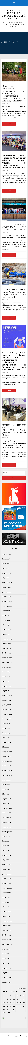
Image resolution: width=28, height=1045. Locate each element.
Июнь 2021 (5, 846)
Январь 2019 (6, 982)
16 (10, 1003)
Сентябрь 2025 (7, 606)
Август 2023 (6, 724)
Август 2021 (6, 836)
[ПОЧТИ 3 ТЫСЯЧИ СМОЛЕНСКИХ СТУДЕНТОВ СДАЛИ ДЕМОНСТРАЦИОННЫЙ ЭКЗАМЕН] (14, 421)
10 (14, 999)
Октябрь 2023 (7, 714)
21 (4, 1006)
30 (10, 1010)
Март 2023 (5, 747)
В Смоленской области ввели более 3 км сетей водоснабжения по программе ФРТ (14, 293)
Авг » (9, 1013)
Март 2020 (6, 916)
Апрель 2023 (6, 742)
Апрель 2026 (6, 573)
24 (14, 1006)
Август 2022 (6, 780)
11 (17, 999)
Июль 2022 (6, 785)
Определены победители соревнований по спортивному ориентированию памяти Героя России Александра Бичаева (14, 93)
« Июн (4, 1013)
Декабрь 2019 (6, 930)
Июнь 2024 (6, 677)
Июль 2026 (6, 559)
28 (4, 1010)
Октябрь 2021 (7, 827)
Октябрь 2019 (7, 940)
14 (4, 1003)
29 (7, 1010)
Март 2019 (5, 973)
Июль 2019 (5, 954)
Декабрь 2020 (7, 874)
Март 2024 (6, 691)
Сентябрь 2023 (7, 719)
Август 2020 (6, 893)
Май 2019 (5, 963)
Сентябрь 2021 (7, 832)
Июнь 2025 (6, 620)
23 (10, 1006)
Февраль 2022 (7, 808)
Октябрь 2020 (7, 883)
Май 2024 (5, 681)
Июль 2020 (6, 898)
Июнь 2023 (6, 733)
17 (13, 1003)
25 (17, 1006)
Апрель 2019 (6, 968)
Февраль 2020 (7, 921)
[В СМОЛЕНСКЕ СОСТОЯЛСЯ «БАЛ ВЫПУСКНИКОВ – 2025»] (14, 220)
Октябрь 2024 (7, 658)
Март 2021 (5, 860)
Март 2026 (6, 578)
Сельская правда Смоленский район (14, 14)
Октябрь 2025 (7, 601)
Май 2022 (5, 794)
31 (14, 1010)
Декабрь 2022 (7, 761)
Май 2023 (5, 738)
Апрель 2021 (6, 855)
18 (17, 1003)
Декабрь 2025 (7, 592)
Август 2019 (6, 949)
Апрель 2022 (6, 799)
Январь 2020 (6, 926)
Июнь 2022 (6, 789)
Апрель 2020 (6, 912)
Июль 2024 (6, 672)
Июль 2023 (6, 728)
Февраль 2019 (7, 977)
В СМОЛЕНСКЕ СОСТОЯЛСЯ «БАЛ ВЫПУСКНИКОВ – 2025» (14, 227)
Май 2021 (5, 851)
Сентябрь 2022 (7, 775)
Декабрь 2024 (7, 648)
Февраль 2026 (7, 583)
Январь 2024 (6, 700)
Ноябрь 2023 (6, 710)
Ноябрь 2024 (6, 653)
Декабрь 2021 (6, 818)
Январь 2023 (6, 757)
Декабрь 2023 (7, 705)
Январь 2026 (6, 587)
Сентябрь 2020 (7, 888)
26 (20, 1006)
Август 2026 (6, 554)
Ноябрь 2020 (6, 879)
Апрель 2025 (6, 630)
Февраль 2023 (7, 752)
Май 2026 (5, 569)
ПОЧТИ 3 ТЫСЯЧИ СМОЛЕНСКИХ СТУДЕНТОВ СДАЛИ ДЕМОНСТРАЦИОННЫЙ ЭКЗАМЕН (14, 430)
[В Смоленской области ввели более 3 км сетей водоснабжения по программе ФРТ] (14, 285)
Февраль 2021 (7, 865)
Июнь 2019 (5, 959)
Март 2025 (5, 634)
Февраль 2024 (7, 695)
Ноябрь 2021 (6, 822)
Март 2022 (6, 804)
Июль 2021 (5, 841)
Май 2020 (5, 907)
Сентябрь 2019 (7, 945)
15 (7, 1003)
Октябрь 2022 (7, 771)
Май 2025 (5, 625)
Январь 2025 (6, 644)
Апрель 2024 (6, 686)
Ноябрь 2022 (6, 766)
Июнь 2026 (6, 564)
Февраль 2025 (7, 639)
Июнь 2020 (6, 902)
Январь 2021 (6, 869)
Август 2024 (6, 667)
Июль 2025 (6, 616)
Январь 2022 (6, 813)
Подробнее (9, 123)
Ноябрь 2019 (6, 935)
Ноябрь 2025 (6, 597)
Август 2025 (6, 611)
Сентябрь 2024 (7, 663)
